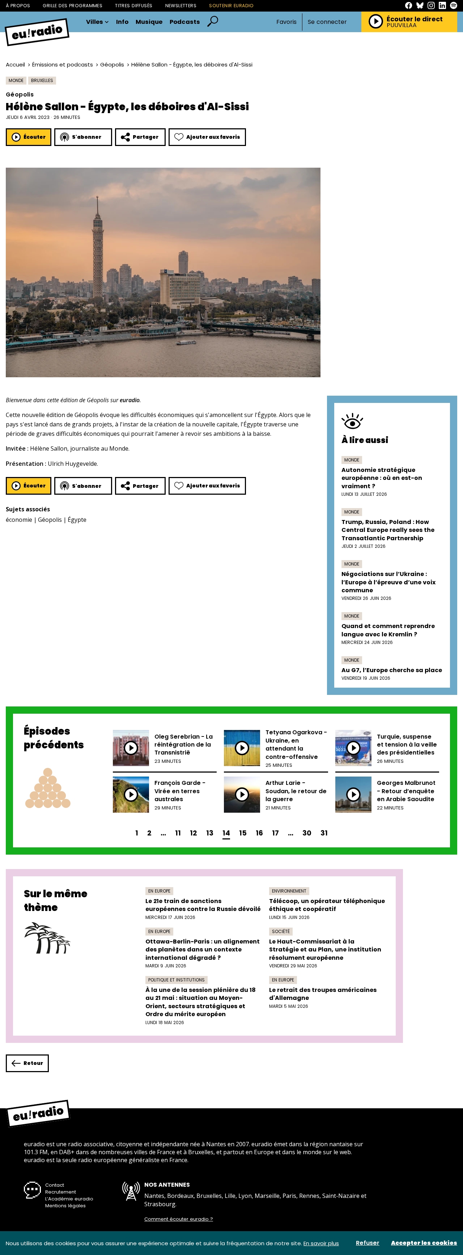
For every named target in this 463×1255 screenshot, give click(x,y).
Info (122, 22)
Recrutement (60, 1192)
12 (193, 833)
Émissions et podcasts (62, 64)
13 (209, 833)
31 (324, 833)
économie (19, 520)
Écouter (35, 137)
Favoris (286, 22)
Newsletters (181, 6)
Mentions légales (65, 1205)
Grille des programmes (72, 6)
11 (178, 833)
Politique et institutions (176, 980)
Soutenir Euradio (231, 6)
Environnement (289, 891)
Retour (33, 1063)
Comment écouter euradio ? (178, 1219)
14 (226, 833)
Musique (149, 22)
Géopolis (112, 64)
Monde (16, 80)
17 (275, 833)
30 (306, 833)
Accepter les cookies (424, 1243)
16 (259, 833)
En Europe (159, 891)
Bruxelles (42, 80)
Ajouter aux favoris (213, 137)
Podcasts (185, 22)
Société (281, 931)
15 (243, 833)
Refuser (367, 1243)
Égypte (77, 520)
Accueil (15, 64)
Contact (54, 1185)
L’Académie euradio (69, 1198)
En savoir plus (321, 1243)
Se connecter (327, 22)
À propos (18, 6)
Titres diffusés (133, 6)
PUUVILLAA (402, 25)
